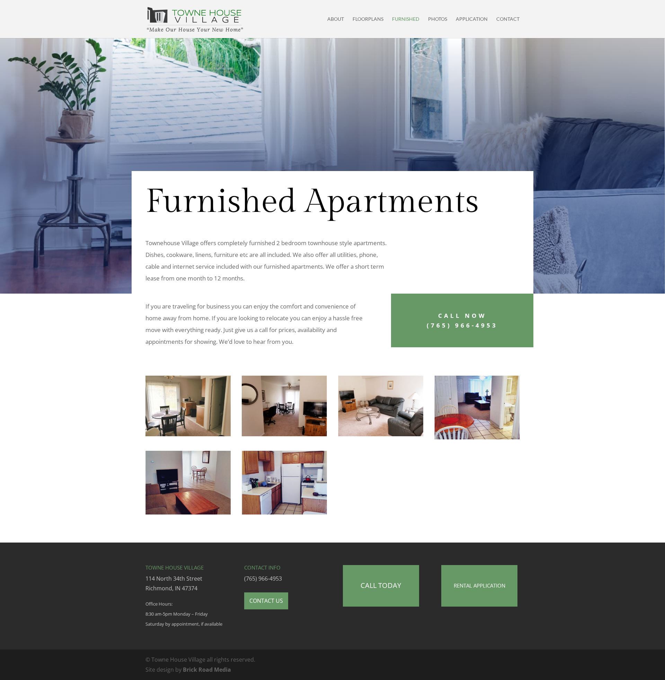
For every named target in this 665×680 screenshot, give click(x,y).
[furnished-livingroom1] (380, 434)
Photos (437, 19)
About (335, 19)
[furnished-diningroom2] (188, 434)
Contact (508, 19)
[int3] (284, 512)
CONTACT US (266, 601)
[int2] (477, 437)
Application (472, 19)
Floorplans (368, 19)
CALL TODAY (381, 585)
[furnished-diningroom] (284, 434)
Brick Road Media (207, 669)
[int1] (188, 512)
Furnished (405, 19)
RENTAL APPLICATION (479, 585)
